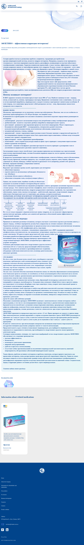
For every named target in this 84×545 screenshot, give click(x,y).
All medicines (78, 396)
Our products (4, 491)
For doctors (4, 494)
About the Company (6, 481)
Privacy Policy (4, 536)
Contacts (3, 505)
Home (2, 478)
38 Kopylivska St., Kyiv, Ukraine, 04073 (10, 519)
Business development (6, 498)
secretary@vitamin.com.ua (12, 524)
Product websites (5, 509)
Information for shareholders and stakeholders (9, 486)
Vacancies (3, 502)
